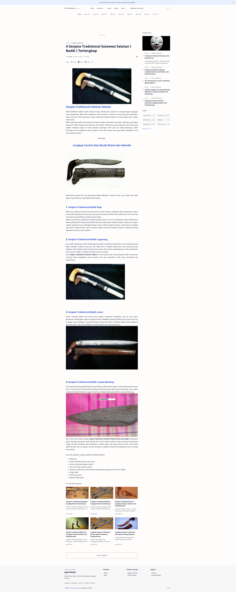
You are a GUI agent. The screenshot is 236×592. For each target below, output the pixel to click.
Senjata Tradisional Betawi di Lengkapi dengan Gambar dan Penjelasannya (76, 534)
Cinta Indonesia (70, 8)
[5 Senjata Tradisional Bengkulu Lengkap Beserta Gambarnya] (77, 493)
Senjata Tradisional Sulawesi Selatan (88, 106)
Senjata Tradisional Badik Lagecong (87, 239)
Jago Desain (104, 588)
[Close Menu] (233, 2)
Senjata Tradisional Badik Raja (85, 207)
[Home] (79, 14)
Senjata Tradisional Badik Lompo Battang (91, 381)
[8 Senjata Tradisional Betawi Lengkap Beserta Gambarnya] (101, 493)
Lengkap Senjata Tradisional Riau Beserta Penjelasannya (125, 533)
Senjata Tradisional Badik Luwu (85, 312)
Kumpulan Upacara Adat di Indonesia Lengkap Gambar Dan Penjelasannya (156, 103)
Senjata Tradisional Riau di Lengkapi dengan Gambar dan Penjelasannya (125, 504)
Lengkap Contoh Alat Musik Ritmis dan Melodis (102, 145)
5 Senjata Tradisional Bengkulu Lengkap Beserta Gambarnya (77, 503)
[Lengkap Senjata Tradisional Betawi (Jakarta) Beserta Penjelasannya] (101, 523)
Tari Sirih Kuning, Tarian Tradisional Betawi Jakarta (157, 82)
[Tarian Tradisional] (156, 78)
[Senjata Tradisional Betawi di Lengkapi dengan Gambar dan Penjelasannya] (77, 523)
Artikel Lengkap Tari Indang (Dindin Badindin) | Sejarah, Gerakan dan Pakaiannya (157, 92)
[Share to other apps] (92, 62)
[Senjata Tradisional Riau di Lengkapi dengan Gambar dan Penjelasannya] (126, 493)
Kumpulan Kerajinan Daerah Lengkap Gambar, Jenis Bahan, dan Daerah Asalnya (157, 72)
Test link (132, 2)
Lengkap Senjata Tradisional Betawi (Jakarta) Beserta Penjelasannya (100, 534)
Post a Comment (102, 555)
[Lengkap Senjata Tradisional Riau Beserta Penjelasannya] (126, 523)
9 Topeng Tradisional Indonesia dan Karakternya (157, 57)
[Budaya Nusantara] (157, 53)
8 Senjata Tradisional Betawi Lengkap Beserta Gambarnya (100, 503)
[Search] (170, 8)
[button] (167, 8)
